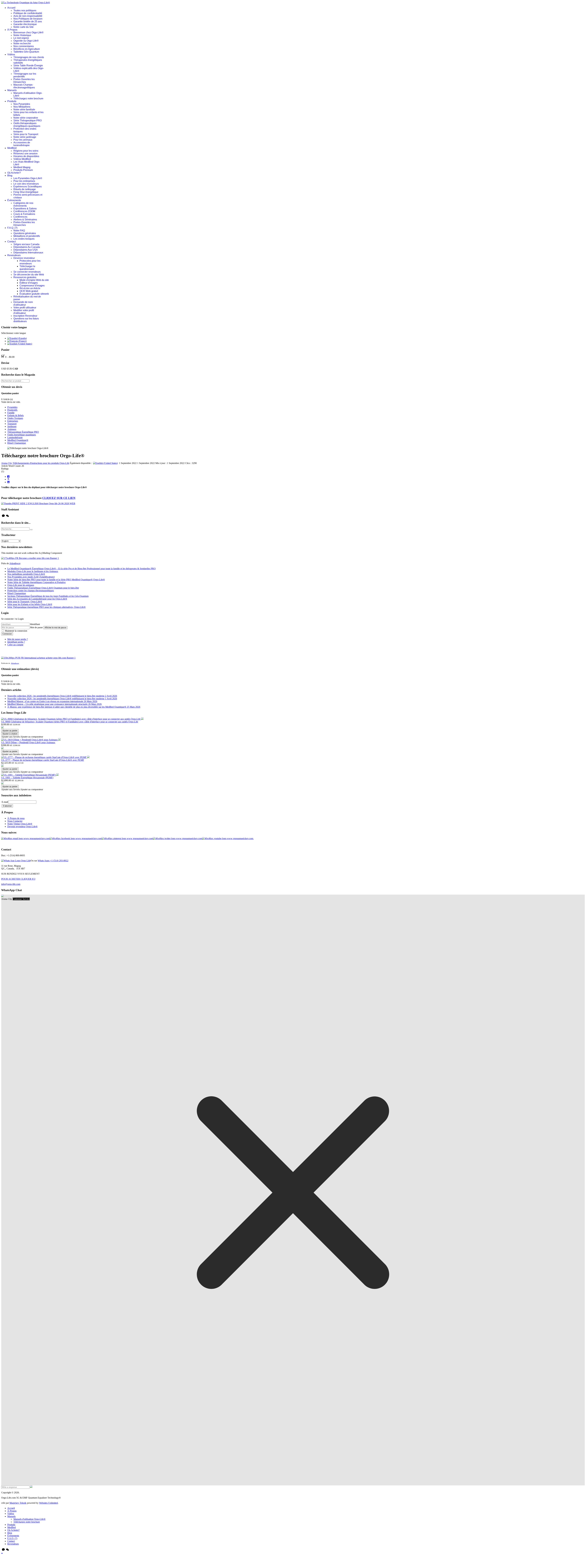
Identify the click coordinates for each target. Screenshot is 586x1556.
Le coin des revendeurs (26, 183)
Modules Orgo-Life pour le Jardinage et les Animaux (32, 571)
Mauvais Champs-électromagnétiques (24, 86)
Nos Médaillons (21, 106)
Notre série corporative (25, 117)
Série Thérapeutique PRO (27, 120)
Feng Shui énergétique (25, 192)
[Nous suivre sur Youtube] (228, 838)
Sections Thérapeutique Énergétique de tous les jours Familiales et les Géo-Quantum (48, 596)
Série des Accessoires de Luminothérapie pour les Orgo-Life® (37, 599)
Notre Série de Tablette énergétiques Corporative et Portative (36, 582)
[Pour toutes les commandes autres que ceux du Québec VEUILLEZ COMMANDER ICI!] (38, 658)
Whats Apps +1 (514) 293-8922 (53, 860)
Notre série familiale (24, 109)
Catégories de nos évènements (23, 204)
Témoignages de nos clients (28, 57)
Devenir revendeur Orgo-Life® (22, 826)
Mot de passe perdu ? (17, 639)
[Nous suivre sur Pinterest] (127, 838)
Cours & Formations (24, 214)
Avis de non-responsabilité (27, 16)
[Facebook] (8, 476)
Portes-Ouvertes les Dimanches (24, 223)
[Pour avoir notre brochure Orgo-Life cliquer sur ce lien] (38, 503)
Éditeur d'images (29, 282)
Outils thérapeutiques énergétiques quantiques (26, 124)
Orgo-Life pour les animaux (20, 585)
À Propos (12, 29)
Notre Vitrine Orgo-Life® (19, 823)
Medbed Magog (21, 167)
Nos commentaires (23, 46)
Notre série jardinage (24, 137)
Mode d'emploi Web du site (34, 280)
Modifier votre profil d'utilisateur (23, 311)
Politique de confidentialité (27, 13)
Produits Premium (23, 170)
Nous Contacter (14, 821)
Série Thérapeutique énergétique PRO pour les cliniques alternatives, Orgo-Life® (46, 607)
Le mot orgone (21, 38)
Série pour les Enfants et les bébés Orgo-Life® (29, 604)
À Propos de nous (16, 818)
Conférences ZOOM (24, 211)
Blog (9, 175)
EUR (10, 368)
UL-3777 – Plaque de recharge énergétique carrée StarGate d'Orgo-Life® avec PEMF (42, 760)
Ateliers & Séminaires (25, 219)
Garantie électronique (25, 24)
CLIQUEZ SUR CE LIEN (58, 498)
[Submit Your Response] (31, 1487)
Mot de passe (36, 627)
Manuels (12, 90)
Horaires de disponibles (26, 156)
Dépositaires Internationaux (28, 252)
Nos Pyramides (21, 104)
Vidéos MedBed (22, 159)
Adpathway (15, 563)
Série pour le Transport (25, 134)
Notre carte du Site (23, 27)
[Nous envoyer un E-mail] (25, 838)
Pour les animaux (22, 139)
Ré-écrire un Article (30, 288)
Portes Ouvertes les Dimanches (24, 80)
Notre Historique (22, 35)
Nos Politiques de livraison (27, 18)
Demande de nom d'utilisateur (23, 303)
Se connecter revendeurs (27, 271)
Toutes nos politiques (24, 10)
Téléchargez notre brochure (28, 98)
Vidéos (11, 54)
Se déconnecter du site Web (28, 274)
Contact (11, 241)
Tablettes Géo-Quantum (26, 51)
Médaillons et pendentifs (26, 236)
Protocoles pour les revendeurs (30, 262)
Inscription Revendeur (25, 316)
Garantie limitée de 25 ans (27, 21)
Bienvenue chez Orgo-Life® (28, 32)
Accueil (11, 7)
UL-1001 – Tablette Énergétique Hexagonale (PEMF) (27, 777)
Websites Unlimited (48, 1503)
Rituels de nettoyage (24, 189)
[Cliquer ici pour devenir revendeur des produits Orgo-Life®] (30, 558)
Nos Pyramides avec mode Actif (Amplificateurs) (31, 577)
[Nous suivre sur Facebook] (76, 838)
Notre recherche (22, 43)
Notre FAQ (19, 230)
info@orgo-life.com (10, 884)
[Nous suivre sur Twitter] (177, 838)
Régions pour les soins (25, 150)
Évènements (14, 200)
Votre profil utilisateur (24, 307)
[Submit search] (31, 529)
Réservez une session (25, 153)
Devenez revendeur (24, 258)
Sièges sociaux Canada (26, 244)
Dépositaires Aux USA (25, 249)
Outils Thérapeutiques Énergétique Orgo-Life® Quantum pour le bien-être (43, 588)
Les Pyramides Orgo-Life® (27, 178)
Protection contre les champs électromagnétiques (30, 590)
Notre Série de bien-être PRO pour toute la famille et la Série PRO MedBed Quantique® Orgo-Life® (56, 579)
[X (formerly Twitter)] (8, 479)
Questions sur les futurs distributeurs (26, 320)
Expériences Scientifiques (27, 186)
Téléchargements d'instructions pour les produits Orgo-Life (41, 463)
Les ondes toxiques (23, 238)
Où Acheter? (14, 172)
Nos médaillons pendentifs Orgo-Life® (26, 574)
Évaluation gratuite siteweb (34, 293)
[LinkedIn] (8, 482)
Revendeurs (14, 255)
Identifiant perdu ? (16, 642)
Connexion (7, 634)
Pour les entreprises (24, 181)
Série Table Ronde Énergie (28, 65)
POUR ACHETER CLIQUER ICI (18, 879)
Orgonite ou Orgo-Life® (26, 40)
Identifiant (35, 624)
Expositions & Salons (25, 208)
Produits (11, 101)
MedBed (11, 148)
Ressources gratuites (24, 277)
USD (4, 368)
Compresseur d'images (32, 285)
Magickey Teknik (17, 1503)
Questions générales (24, 233)
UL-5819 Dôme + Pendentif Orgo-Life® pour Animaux (28, 742)
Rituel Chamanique (16, 593)
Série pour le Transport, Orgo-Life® (24, 601)
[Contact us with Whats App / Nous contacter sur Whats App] (16, 860)
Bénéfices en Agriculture (26, 49)
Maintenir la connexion (16, 630)
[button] (2, 1553)
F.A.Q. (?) (12, 227)
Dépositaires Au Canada (26, 247)
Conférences (20, 216)
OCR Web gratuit (29, 291)
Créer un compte (15, 644)
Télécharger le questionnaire (27, 267)
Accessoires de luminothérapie (21, 144)
